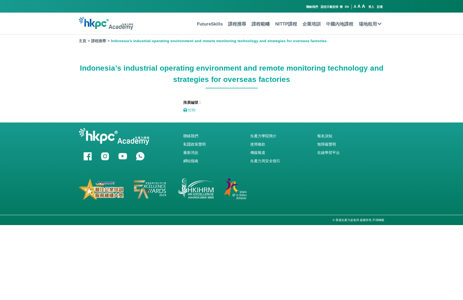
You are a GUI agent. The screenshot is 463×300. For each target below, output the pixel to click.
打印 (191, 110)
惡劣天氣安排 (329, 6)
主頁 (82, 41)
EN (347, 6)
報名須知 (324, 136)
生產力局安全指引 (265, 161)
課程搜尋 (237, 24)
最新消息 (190, 152)
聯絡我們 (312, 6)
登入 (371, 6)
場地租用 (368, 24)
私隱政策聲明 (194, 144)
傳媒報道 (257, 152)
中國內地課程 (339, 24)
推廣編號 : (192, 102)
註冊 (380, 6)
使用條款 (257, 144)
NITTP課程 (286, 24)
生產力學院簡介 (263, 136)
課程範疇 (261, 24)
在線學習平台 (328, 152)
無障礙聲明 (326, 144)
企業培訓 (312, 24)
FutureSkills (210, 24)
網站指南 (190, 161)
